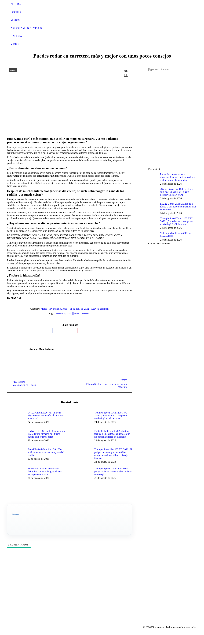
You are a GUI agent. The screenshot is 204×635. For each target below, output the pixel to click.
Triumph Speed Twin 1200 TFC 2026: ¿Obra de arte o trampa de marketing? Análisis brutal (110, 415)
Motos (13, 70)
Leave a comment (100, 308)
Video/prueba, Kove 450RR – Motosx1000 (175, 234)
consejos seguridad (63, 314)
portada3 (85, 314)
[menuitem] (12, 4)
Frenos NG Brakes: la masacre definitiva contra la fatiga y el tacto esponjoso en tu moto (45, 471)
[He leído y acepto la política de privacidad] (176, 593)
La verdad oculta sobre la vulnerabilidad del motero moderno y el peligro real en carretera (177, 177)
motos (76, 314)
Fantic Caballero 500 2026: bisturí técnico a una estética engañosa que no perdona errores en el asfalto (112, 434)
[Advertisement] (172, 119)
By (58, 308)
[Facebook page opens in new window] (108, 598)
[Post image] (16, 418)
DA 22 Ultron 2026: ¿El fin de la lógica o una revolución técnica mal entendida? (45, 415)
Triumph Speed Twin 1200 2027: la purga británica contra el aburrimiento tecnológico (113, 471)
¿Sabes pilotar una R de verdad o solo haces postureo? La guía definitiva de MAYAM (176, 192)
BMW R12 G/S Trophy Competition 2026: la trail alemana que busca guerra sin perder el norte (46, 434)
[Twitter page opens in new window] (113, 598)
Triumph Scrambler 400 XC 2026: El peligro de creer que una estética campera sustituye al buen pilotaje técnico (113, 453)
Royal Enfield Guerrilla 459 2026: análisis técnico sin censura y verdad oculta (46, 452)
